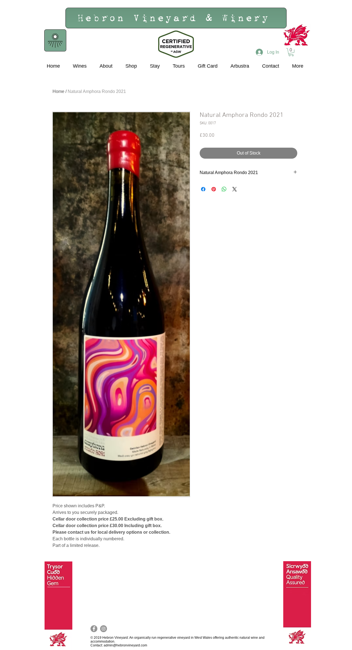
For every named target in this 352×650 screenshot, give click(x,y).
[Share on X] (234, 189)
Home (58, 91)
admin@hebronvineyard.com (125, 645)
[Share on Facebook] (203, 189)
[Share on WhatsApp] (224, 189)
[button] (291, 52)
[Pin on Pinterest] (213, 189)
